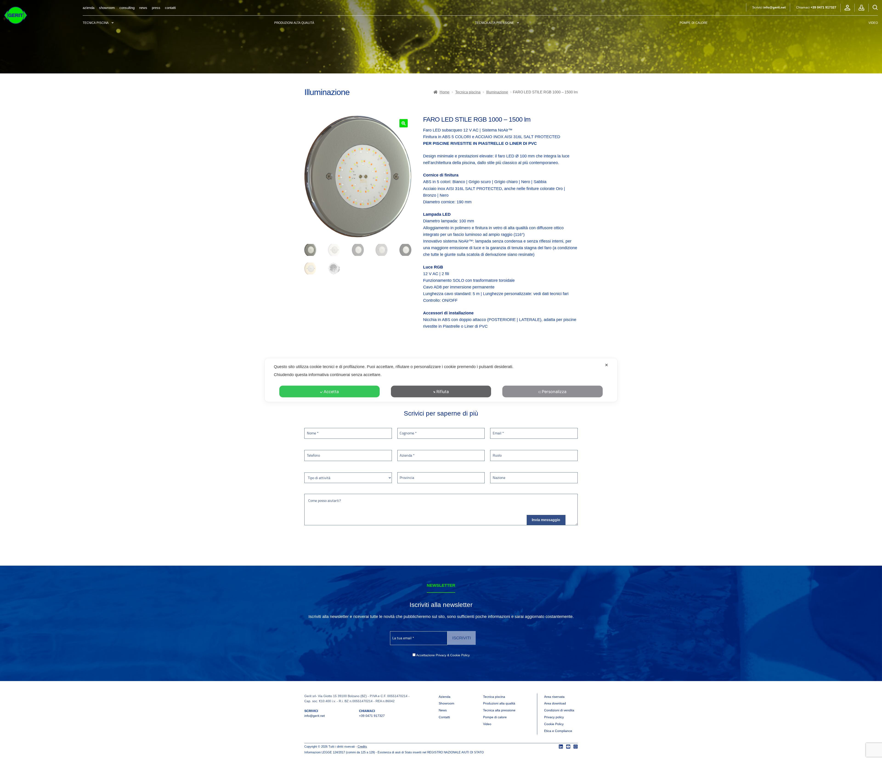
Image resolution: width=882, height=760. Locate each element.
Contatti (170, 8)
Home (444, 92)
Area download (555, 703)
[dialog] (441, 380)
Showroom (107, 8)
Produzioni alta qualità (294, 23)
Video (873, 23)
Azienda (88, 8)
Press (156, 8)
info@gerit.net (774, 7)
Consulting (127, 8)
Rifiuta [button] (442, 391)
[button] (403, 123)
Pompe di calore (495, 717)
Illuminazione (497, 92)
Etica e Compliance (558, 731)
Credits (362, 746)
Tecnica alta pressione (494, 23)
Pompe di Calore (694, 23)
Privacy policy (554, 717)
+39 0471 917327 (823, 7)
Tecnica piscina (96, 23)
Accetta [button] (331, 391)
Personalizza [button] (554, 391)
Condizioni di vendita (559, 710)
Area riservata (554, 697)
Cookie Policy (554, 724)
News (143, 8)
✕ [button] (606, 365)
